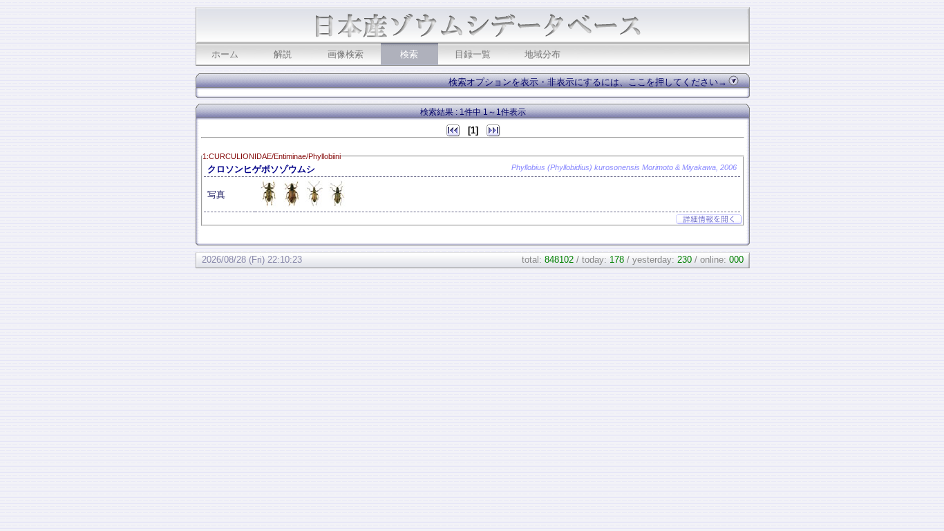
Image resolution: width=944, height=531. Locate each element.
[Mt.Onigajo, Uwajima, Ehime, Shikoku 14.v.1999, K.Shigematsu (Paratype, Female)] (337, 206)
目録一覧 (473, 54)
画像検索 (346, 54)
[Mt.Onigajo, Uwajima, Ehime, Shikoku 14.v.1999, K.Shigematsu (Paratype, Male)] (315, 206)
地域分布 (542, 54)
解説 (283, 54)
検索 (409, 54)
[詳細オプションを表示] (733, 80)
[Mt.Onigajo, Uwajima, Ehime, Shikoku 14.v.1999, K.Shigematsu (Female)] (293, 206)
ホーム (224, 54)
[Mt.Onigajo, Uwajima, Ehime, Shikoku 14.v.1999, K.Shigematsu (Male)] (270, 206)
